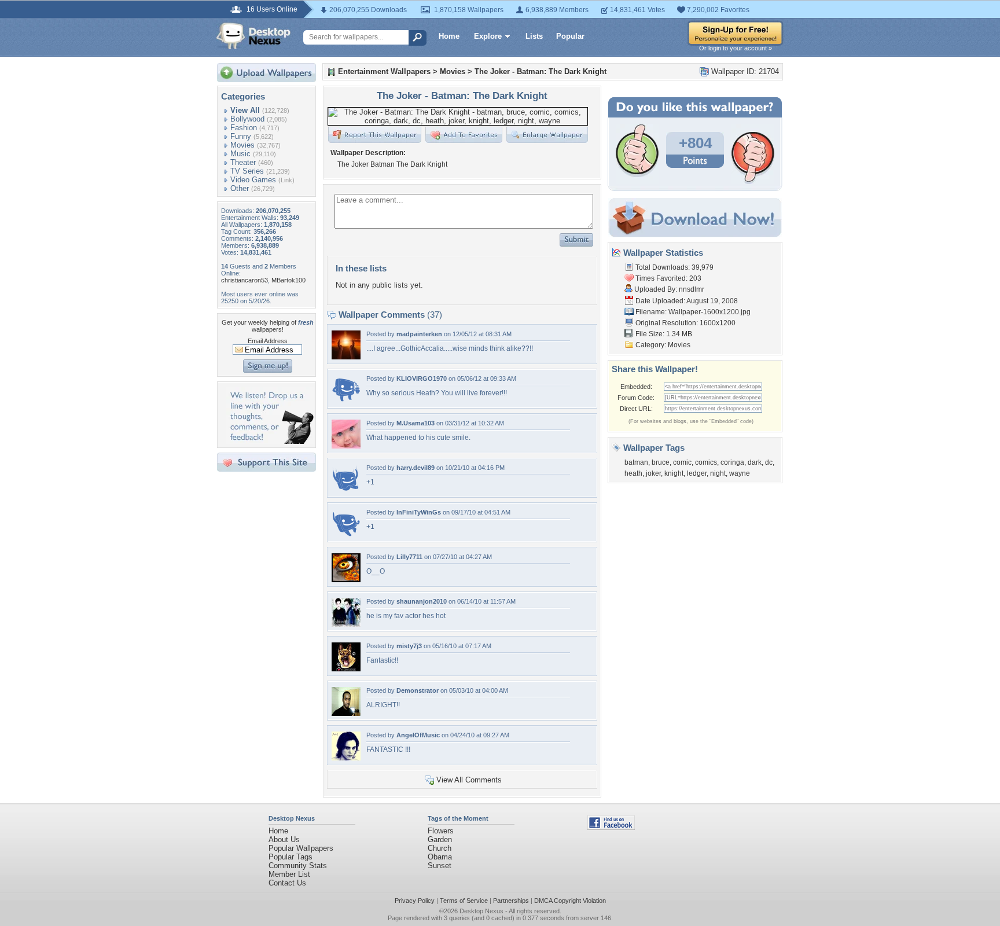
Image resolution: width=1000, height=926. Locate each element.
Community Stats (298, 865)
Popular (570, 36)
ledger (697, 473)
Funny (240, 136)
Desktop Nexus (481, 910)
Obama (440, 856)
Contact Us (287, 883)
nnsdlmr (691, 289)
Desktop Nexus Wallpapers (253, 36)
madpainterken (419, 333)
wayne (739, 473)
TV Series (247, 171)
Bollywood (247, 119)
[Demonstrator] (346, 713)
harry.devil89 (415, 467)
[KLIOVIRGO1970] (346, 401)
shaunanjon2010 (421, 601)
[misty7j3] (346, 668)
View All (245, 110)
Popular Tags (290, 856)
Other (239, 188)
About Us (284, 839)
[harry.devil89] (346, 490)
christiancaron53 (244, 280)
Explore (488, 36)
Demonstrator (417, 690)
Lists (534, 36)
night (718, 473)
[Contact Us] (270, 441)
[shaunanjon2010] (346, 624)
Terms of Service (464, 900)
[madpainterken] (346, 356)
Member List (289, 874)
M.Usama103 (415, 423)
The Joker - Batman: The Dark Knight (540, 71)
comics (706, 462)
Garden (440, 839)
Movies (242, 145)
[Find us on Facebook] (611, 827)
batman (636, 462)
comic (682, 462)
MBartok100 (288, 280)
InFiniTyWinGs (418, 512)
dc (769, 462)
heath (633, 473)
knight (673, 473)
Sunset (439, 865)
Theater (243, 162)
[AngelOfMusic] (346, 758)
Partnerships (511, 900)
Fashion (243, 127)
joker (653, 473)
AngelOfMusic (418, 735)
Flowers (441, 830)
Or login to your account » (735, 48)
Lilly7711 (409, 556)
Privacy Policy (415, 900)
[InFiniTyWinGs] (346, 535)
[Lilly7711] (346, 579)
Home (449, 36)
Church (439, 848)
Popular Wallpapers (301, 848)
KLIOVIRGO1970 (421, 378)
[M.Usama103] (346, 446)
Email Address (268, 340)
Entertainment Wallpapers (384, 71)
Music (240, 153)
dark (755, 462)
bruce (661, 462)
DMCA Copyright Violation (570, 900)
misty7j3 (409, 645)
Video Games (253, 179)
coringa (732, 462)
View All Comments (469, 780)
